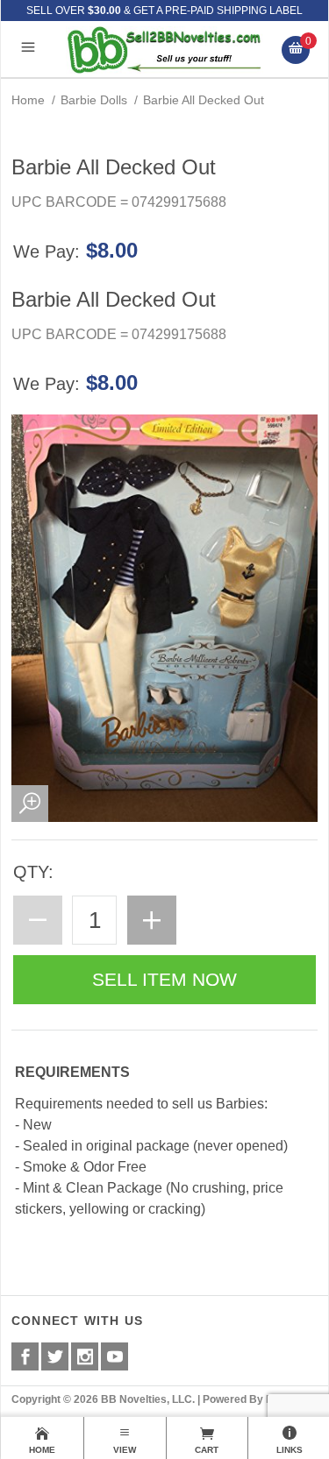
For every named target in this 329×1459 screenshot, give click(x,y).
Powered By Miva (246, 1399)
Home (28, 100)
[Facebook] (25, 1356)
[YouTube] (114, 1356)
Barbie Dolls (94, 100)
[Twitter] (54, 1356)
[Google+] (84, 1356)
